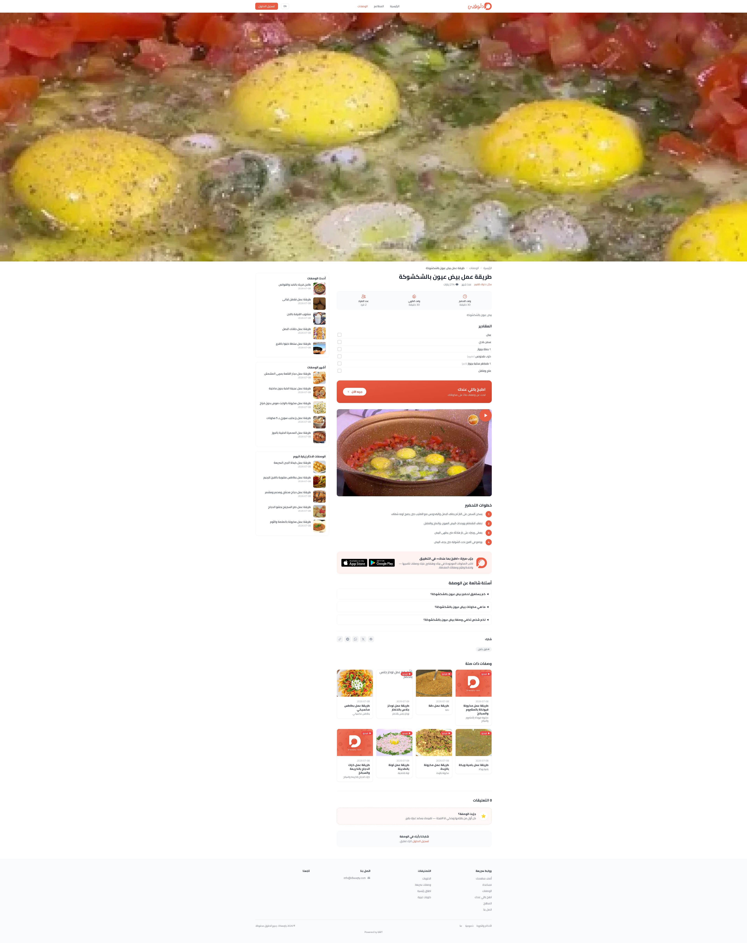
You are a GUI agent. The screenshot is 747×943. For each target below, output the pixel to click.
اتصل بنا (487, 909)
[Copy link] (340, 639)
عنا (461, 925)
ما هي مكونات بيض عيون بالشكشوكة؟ (460, 607)
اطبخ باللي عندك (483, 897)
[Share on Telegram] (348, 639)
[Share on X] (363, 639)
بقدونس (480, 356)
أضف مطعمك (484, 878)
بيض (488, 334)
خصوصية (469, 925)
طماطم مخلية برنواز (478, 363)
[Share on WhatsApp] (355, 639)
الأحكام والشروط (484, 925)
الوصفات (363, 6)
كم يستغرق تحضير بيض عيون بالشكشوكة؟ (458, 594)
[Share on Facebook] (371, 639)
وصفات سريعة (423, 884)
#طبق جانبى (483, 649)
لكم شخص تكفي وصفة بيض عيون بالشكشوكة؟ (454, 620)
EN (285, 6)
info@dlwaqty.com (355, 878)
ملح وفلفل (484, 370)
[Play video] (414, 452)
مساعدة (487, 884)
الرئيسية (394, 6)
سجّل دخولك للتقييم (483, 284)
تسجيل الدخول (266, 6)
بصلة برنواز (483, 349)
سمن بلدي (485, 341)
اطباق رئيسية (424, 890)
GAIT (380, 932)
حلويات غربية (424, 897)
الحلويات (426, 878)
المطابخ (487, 903)
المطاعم (379, 6)
